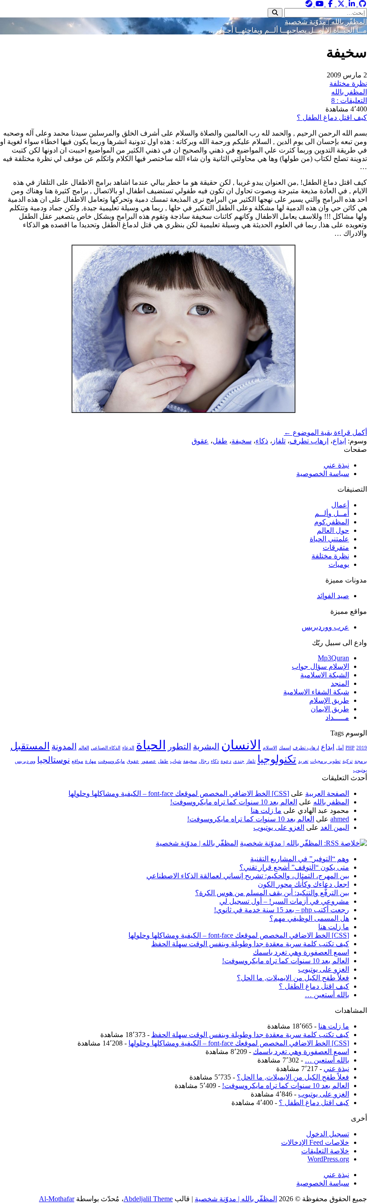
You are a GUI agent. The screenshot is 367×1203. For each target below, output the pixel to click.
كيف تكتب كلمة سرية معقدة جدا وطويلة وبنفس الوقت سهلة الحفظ (250, 944)
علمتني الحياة (329, 539)
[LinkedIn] (351, 4)
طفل (220, 441)
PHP (350, 747)
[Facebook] (329, 4)
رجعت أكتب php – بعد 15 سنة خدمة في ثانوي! (281, 910)
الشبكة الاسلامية (324, 675)
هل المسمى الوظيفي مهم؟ (309, 918)
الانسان (241, 745)
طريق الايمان (330, 709)
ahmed (339, 819)
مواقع (77, 761)
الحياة (151, 745)
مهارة (90, 761)
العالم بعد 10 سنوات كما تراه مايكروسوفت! (233, 802)
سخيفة (241, 441)
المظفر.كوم (331, 522)
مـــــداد (337, 717)
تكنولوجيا (276, 759)
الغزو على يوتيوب (278, 827)
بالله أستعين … (327, 995)
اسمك (285, 747)
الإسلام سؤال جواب (320, 666)
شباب (175, 761)
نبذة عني (336, 465)
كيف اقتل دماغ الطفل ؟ (332, 117)
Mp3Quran (333, 658)
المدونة (64, 746)
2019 (361, 747)
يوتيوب (360, 770)
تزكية (347, 761)
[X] (340, 4)
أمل (340, 747)
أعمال (340, 505)
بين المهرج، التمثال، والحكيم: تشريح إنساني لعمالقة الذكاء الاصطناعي (247, 876)
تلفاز (279, 441)
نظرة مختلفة (348, 83)
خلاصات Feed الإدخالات (315, 1142)
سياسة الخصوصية (322, 473)
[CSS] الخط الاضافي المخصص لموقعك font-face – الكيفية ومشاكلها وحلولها (178, 793)
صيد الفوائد (333, 595)
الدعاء (128, 747)
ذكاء (262, 441)
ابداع (339, 441)
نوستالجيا (53, 760)
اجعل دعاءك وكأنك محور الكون (303, 884)
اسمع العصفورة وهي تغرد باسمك (301, 952)
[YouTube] (318, 4)
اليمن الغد (334, 827)
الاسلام (270, 747)
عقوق (200, 441)
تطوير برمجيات (325, 761)
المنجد (340, 683)
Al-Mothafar (56, 1199)
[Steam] (308, 4)
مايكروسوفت (111, 761)
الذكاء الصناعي (105, 747)
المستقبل (30, 746)
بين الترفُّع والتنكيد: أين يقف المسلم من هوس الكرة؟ (272, 893)
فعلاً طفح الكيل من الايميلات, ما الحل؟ (293, 978)
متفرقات (336, 547)
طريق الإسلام (329, 700)
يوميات (339, 564)
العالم (83, 747)
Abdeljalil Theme (148, 1199)
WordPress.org (328, 1159)
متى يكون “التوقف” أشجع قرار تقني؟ (294, 867)
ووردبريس (25, 761)
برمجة (360, 761)
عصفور (148, 761)
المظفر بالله (349, 92)
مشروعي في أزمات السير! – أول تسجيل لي (284, 901)
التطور (179, 746)
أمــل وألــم (332, 513)
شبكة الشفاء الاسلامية (316, 692)
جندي (238, 761)
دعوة (226, 761)
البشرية (206, 746)
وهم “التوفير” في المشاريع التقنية (299, 859)
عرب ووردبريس (325, 627)
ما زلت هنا (266, 810)
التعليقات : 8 (349, 100)
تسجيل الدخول (327, 1134)
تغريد (303, 761)
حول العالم (333, 530)
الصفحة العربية (327, 793)
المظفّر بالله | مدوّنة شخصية (326, 22)
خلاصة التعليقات (325, 1151)
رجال (204, 761)
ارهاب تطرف (309, 441)
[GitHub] (361, 4)
